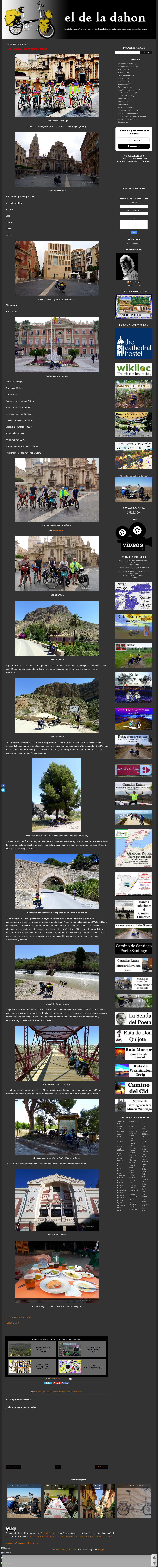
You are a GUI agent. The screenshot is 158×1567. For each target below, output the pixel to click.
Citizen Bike (133, 1121)
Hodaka (132, 1194)
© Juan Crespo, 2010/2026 (65, 1549)
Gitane (131, 1172)
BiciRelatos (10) (124, 69)
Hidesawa (132, 1187)
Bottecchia (120, 1193)
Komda (144, 1141)
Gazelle (132, 1162)
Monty (144, 1164)
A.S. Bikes (120, 1129)
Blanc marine (121, 1190)
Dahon (131, 1138)
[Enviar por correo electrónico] (52, 1388)
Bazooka (120, 1161)
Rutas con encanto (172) (127, 107)
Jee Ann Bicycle (134, 1209)
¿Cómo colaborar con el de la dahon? (132, 116)
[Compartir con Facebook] (59, 1388)
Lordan (144, 1149)
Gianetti (132, 1165)
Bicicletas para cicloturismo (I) (134, 476)
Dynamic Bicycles (132, 1151)
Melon (144, 1154)
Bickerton (120, 1178)
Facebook (65, 1383)
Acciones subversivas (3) (127, 64)
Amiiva (119, 1146)
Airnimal (120, 1141)
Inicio (58, 1467)
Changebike (121, 1205)
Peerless (145, 1179)
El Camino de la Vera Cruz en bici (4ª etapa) (60, 1487)
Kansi (144, 1124)
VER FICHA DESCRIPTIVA (18, 1317)
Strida (144, 1184)
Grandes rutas (76, 1391)
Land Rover (146, 1146)
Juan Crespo (135, 282)
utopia (144, 1192)
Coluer (131, 1126)
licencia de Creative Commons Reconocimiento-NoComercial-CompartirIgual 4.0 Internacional (69, 1536)
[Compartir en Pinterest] (61, 1388)
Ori (143, 1166)
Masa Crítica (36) (124, 99)
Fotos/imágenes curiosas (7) (129, 90)
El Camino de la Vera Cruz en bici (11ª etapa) (97, 1487)
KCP (143, 1126)
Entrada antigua (101, 1467)
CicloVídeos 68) (124, 81)
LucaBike (145, 1151)
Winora (144, 1202)
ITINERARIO (59, 531)
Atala (119, 1156)
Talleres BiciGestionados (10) (129, 110)
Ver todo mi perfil (134, 285)
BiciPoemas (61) (124, 72)
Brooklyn (120, 1200)
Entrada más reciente (13, 1467)
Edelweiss (132, 1155)
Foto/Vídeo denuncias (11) (128, 93)
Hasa (131, 1182)
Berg (118, 1166)
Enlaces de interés (125, 87)
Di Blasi (132, 1143)
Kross (144, 1144)
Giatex (131, 1170)
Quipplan (145, 1181)
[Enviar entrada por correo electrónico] (70, 1378)
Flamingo (132, 1160)
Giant (131, 1167)
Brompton (120, 1198)
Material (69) (123, 102)
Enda (131, 1157)
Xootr (143, 1208)
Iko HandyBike (134, 1197)
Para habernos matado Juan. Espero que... (134, 567)
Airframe (120, 1139)
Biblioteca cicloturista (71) (128, 67)
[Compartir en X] (57, 1388)
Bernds (119, 1168)
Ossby (144, 1169)
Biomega (120, 1185)
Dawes (131, 1141)
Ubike (144, 1189)
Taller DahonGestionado (127, 119)
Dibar (131, 1146)
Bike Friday (121, 1182)
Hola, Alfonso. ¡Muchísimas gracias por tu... (134, 571)
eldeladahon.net (51, 1533)
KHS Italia (145, 1131)
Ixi (130, 1202)
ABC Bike (120, 1131)
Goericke (132, 1178)
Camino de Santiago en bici (47, 1391)
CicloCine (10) (123, 78)
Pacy (143, 1176)
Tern (143, 1187)
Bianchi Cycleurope (121, 1174)
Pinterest (57, 1383)
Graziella (132, 1180)
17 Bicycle (120, 1121)
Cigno (119, 1208)
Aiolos (119, 1136)
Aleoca (119, 1144)
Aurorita (120, 1158)
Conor (131, 1129)
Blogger (100, 1549)
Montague (145, 1161)
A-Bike (119, 1126)
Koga (143, 1139)
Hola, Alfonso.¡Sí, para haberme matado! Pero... (134, 562)
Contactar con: (123, 122)
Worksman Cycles (145, 1205)
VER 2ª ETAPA (12, 1323)
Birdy (119, 1187)
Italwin (131, 1199)
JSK (143, 1121)
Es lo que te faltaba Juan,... (134, 576)
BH (118, 1171)
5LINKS (119, 1124)
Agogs (119, 1134)
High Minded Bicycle (133, 1191)
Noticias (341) (123, 105)
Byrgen (119, 1203)
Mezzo (144, 1156)
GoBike (131, 1175)
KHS (143, 1129)
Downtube (132, 1148)
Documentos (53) (124, 84)
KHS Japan (145, 1134)
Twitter (48, 1383)
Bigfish (119, 1180)
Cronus (131, 1136)
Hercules (132, 1185)
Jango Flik (132, 1204)
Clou (131, 1124)
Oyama (144, 1172)
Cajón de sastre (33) (126, 75)
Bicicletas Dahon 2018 (134, 1486)
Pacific (144, 1174)
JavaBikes (132, 1207)
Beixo (119, 1163)
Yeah (143, 1211)
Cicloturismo (64, 1391)
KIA (143, 1136)
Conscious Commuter (133, 1132)
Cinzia (119, 1210)
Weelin (144, 1199)
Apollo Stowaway (120, 1150)
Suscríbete (134, 146)
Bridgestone (121, 1195)
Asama (119, 1153)
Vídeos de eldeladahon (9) (128, 113)
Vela (143, 1194)
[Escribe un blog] (54, 1388)
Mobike (144, 1159)
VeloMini (145, 1196)
